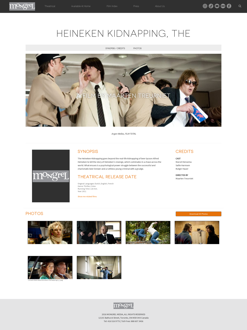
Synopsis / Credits (115, 48)
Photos (137, 48)
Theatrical (50, 6)
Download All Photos (199, 214)
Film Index (112, 6)
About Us (160, 6)
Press (136, 6)
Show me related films (87, 196)
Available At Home (80, 6)
